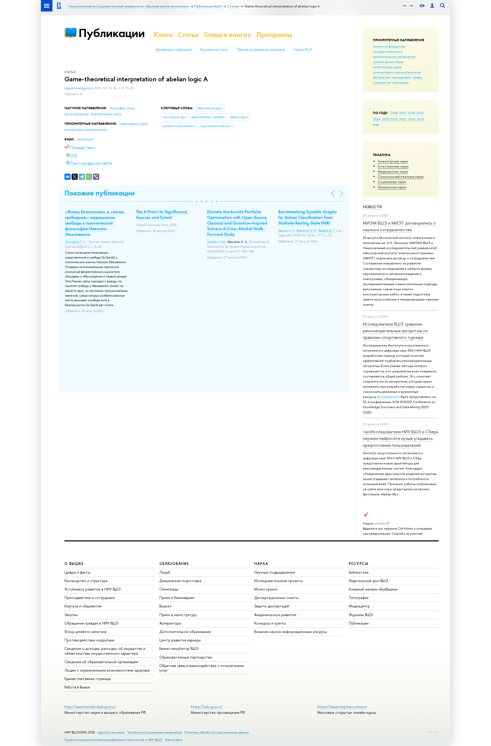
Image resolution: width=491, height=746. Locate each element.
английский (85, 139)
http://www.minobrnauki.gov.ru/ (90, 706)
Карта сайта (173, 740)
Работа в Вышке (77, 687)
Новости (372, 206)
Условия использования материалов (154, 732)
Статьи (188, 34)
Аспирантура (170, 623)
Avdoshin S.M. (216, 242)
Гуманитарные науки (393, 161)
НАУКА (261, 563)
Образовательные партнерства (185, 657)
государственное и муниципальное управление (394, 54)
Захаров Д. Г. (326, 231)
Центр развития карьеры (180, 640)
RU (405, 5)
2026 (411, 112)
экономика (400, 82)
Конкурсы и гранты (270, 623)
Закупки (70, 614)
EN (411, 5)
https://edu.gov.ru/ (206, 706)
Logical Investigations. (79, 88)
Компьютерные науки (106, 114)
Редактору (432, 731)
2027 (403, 112)
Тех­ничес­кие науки (392, 187)
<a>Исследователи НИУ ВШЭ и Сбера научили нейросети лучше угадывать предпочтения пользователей (400, 438)
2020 (412, 119)
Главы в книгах (227, 34)
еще (376, 124)
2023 (385, 119)
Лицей (164, 572)
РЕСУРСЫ (358, 563)
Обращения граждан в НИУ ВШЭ (91, 623)
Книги (163, 34)
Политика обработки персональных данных (216, 732)
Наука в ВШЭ (303, 50)
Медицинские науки (393, 171)
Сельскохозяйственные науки (400, 176)
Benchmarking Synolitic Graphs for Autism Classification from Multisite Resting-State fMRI (307, 217)
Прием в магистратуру (178, 614)
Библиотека (359, 572)
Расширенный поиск (214, 50)
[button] (191, 201)
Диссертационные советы (276, 597)
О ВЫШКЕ (74, 563)
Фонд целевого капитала (85, 631)
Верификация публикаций (174, 50)
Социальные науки (392, 181)
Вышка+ (165, 606)
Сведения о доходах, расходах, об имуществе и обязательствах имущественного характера (104, 650)
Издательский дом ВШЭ (368, 580)
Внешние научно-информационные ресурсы (290, 631)
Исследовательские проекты (278, 580)
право (417, 77)
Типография (359, 597)
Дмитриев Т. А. (75, 242)
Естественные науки (393, 166)
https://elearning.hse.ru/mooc (342, 706)
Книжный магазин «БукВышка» (373, 589)
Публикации (112, 33)
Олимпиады (168, 589)
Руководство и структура (85, 580)
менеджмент (401, 77)
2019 (420, 119)
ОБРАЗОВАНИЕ (174, 563)
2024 (377, 119)
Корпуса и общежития (83, 606)
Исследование (388, 396)
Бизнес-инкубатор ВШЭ (178, 648)
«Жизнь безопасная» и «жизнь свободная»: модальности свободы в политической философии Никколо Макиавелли (94, 223)
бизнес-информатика (389, 46)
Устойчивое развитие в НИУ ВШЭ (92, 589)
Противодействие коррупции (89, 640)
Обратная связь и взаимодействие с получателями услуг (201, 668)
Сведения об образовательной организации (101, 661)
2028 (394, 112)
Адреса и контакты (111, 732)
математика (382, 77)
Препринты (274, 34)
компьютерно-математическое (397, 72)
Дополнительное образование (185, 631)
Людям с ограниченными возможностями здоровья (107, 670)
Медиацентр (359, 606)
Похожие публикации (99, 192)
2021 (403, 119)
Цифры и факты (77, 572)
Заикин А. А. (286, 231)
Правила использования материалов (261, 50)
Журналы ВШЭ (361, 614)
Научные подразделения (274, 572)
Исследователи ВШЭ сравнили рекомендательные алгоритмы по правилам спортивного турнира (395, 330)
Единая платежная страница (87, 678)
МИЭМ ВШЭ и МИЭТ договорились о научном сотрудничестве (399, 226)
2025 (420, 112)
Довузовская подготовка (180, 580)
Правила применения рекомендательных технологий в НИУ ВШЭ (113, 740)
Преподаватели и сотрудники (89, 597)
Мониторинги (265, 589)
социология (382, 82)
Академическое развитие (275, 614)
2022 (394, 119)
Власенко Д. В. (306, 231)
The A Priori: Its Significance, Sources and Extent (162, 214)
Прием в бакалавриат (177, 597)
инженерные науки (387, 66)
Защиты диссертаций (271, 606)
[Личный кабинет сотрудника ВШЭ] (432, 6)
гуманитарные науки (388, 61)
